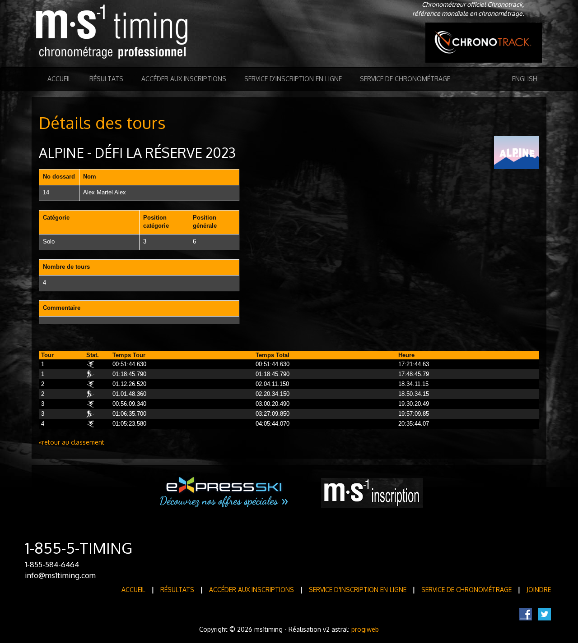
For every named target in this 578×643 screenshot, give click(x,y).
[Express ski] (224, 492)
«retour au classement (71, 442)
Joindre (539, 589)
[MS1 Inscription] (372, 492)
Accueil (59, 79)
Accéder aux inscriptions (183, 79)
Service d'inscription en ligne (293, 79)
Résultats (106, 79)
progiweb (365, 629)
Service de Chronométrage (405, 79)
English (524, 79)
